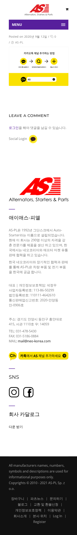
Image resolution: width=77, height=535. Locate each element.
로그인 (14, 127)
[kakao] (33, 139)
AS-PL (19, 42)
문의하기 (56, 498)
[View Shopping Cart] (67, 9)
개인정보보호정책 (28, 510)
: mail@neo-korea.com (33, 341)
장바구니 (17, 498)
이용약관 (54, 510)
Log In (57, 516)
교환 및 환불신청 (46, 504)
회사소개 (20, 516)
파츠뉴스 (37, 498)
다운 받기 (16, 426)
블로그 (23, 504)
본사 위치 (40, 516)
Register (39, 521)
